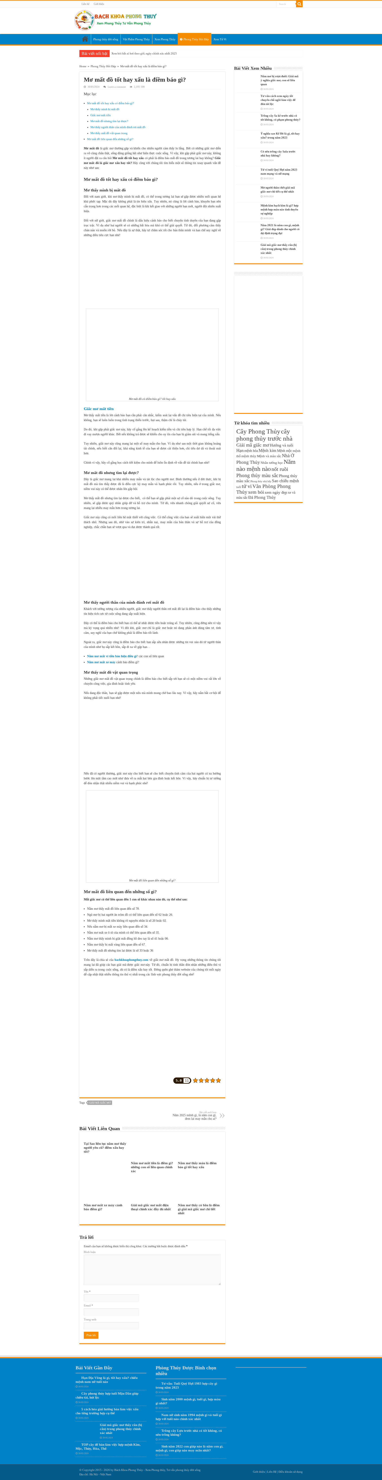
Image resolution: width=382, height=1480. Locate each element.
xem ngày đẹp (276, 492)
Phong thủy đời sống (105, 39)
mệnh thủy (248, 456)
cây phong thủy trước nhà (264, 435)
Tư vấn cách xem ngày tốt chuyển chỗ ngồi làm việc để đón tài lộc (278, 100)
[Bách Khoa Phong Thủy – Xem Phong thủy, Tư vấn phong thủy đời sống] (115, 19)
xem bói (256, 492)
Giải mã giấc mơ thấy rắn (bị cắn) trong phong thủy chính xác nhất (279, 248)
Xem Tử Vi (220, 39)
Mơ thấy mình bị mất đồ (104, 109)
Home (85, 39)
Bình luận (90, 1252)
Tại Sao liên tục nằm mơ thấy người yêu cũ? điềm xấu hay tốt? (105, 1147)
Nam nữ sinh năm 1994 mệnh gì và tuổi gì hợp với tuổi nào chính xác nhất (189, 1417)
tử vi (247, 486)
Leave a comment (117, 86)
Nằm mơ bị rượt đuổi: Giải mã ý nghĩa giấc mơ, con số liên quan (279, 80)
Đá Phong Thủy (262, 497)
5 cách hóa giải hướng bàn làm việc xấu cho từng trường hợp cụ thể (107, 1411)
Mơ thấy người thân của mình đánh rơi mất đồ (117, 127)
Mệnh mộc (284, 451)
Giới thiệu (99, 4)
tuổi (238, 487)
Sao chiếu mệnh (285, 480)
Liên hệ (85, 4)
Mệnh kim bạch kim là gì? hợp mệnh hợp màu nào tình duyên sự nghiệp (279, 209)
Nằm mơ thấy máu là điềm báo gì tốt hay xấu (197, 1165)
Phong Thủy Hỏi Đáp (196, 39)
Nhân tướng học (272, 462)
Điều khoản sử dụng (291, 1471)
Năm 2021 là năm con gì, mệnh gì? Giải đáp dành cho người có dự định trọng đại (280, 229)
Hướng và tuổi (281, 445)
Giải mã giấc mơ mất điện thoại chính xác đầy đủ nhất (151, 1207)
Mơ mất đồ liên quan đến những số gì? (110, 139)
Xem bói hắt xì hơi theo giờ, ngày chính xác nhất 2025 (144, 53)
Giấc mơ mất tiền (100, 115)
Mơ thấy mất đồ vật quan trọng (109, 133)
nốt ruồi (279, 469)
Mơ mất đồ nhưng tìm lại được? (109, 121)
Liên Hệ (272, 1471)
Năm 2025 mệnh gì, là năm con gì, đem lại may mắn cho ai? (194, 1115)
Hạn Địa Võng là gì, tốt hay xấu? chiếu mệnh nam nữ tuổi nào (107, 1380)
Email (88, 1305)
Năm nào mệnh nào (266, 465)
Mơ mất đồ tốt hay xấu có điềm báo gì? (110, 103)
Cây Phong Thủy (258, 431)
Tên (87, 1291)
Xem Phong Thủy (165, 39)
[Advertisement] (152, 273)
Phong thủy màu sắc (257, 475)
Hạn (240, 450)
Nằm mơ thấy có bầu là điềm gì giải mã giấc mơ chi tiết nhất (199, 1209)
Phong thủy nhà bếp (260, 481)
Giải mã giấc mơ (100, 1102)
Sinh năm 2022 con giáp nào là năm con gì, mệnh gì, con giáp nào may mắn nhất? (189, 1448)
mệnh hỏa (251, 451)
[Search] (299, 4)
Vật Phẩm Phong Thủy (136, 39)
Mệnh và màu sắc (269, 456)
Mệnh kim (267, 450)
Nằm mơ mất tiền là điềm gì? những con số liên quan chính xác (152, 1167)
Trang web (90, 1319)
